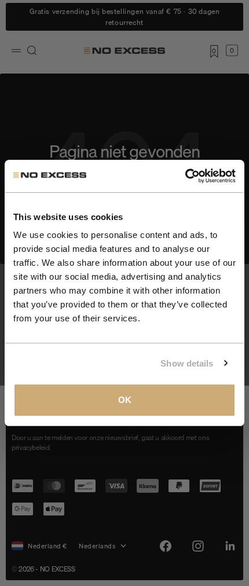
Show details (186, 363)
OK (124, 400)
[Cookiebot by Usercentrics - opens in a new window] (185, 176)
